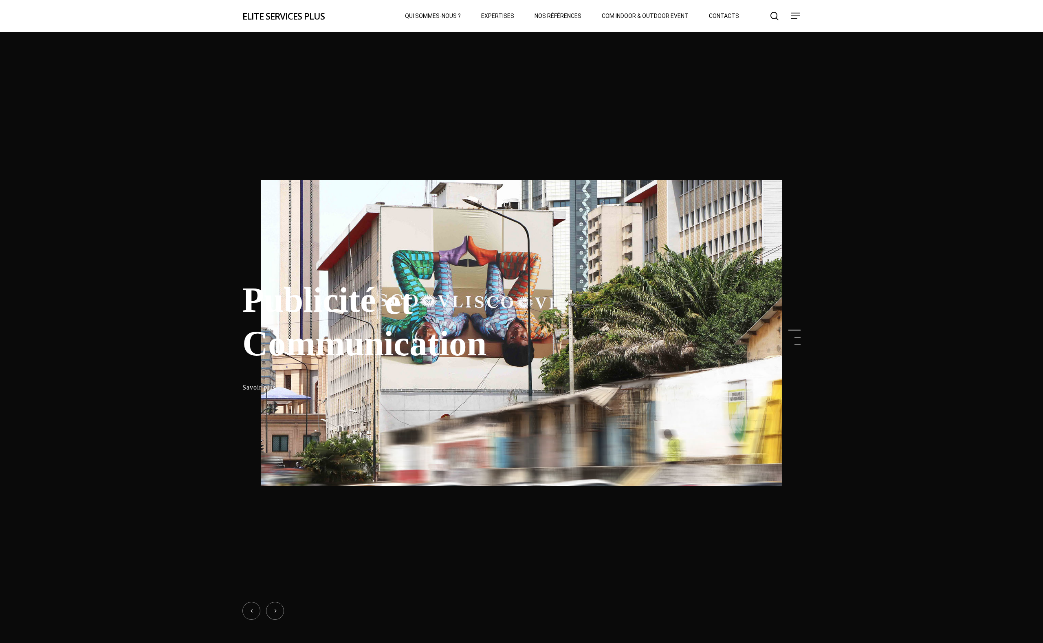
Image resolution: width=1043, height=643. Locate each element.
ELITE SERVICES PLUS (283, 15)
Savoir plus (259, 387)
